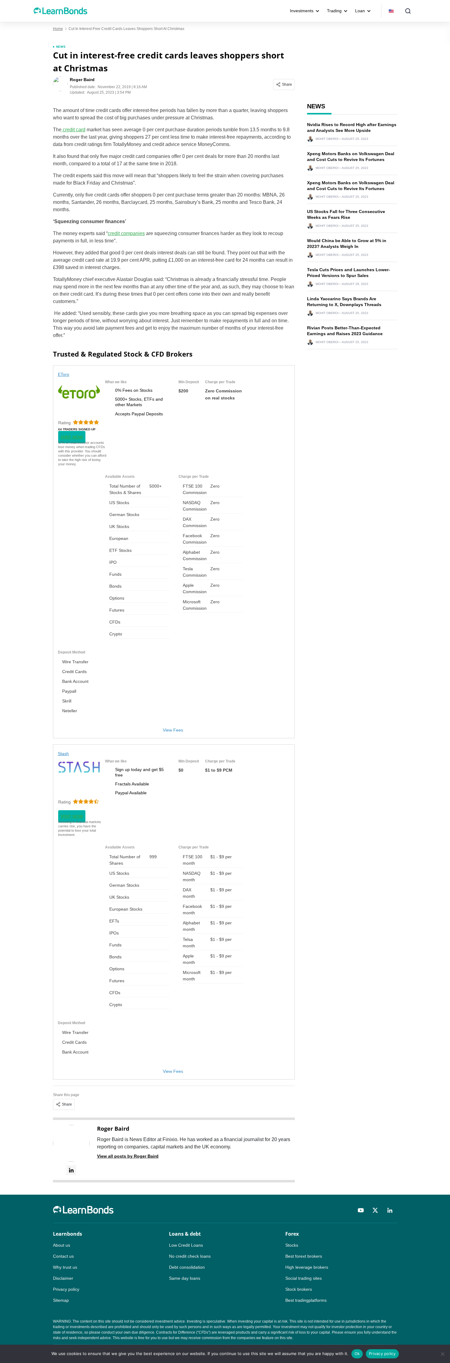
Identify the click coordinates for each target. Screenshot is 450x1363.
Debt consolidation (187, 1267)
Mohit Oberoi (327, 138)
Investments (301, 10)
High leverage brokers (306, 1267)
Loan (360, 10)
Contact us (63, 1256)
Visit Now (72, 437)
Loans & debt (185, 1233)
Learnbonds (67, 1233)
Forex (292, 1233)
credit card (73, 129)
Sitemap (61, 1300)
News (61, 46)
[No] (442, 1354)
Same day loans (184, 1278)
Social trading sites (303, 1278)
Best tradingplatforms (306, 1300)
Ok (357, 1353)
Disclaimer (63, 1278)
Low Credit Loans (186, 1245)
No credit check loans (190, 1256)
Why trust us (65, 1267)
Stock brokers (298, 1289)
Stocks (291, 1245)
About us (61, 1245)
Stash (63, 753)
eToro (63, 374)
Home (58, 29)
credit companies (126, 233)
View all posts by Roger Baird (128, 1156)
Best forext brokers (303, 1256)
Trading (334, 10)
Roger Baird (113, 1128)
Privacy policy (66, 1289)
